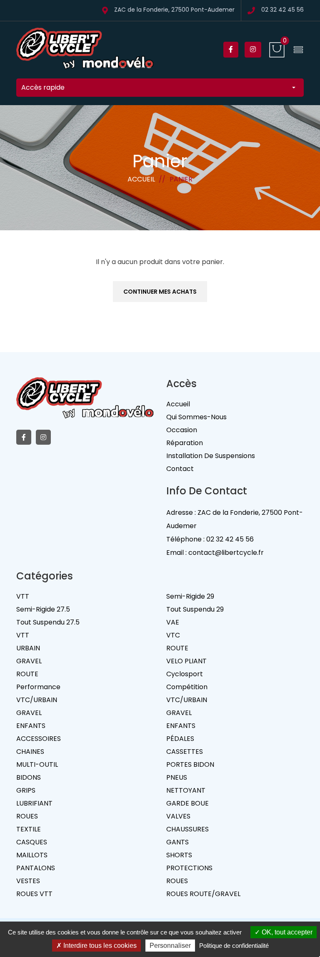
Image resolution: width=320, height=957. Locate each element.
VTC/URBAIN (36, 700)
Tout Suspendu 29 (195, 609)
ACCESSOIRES (38, 738)
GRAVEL (29, 661)
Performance (38, 687)
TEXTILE (28, 829)
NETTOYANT (185, 790)
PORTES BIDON (190, 764)
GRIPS (25, 790)
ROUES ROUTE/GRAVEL (203, 894)
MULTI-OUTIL (37, 764)
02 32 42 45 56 (282, 10)
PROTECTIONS (189, 868)
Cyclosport (184, 674)
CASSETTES (184, 751)
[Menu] (298, 49)
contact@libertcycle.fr (226, 552)
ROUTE (177, 648)
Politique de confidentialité (234, 945)
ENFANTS (30, 725)
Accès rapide (43, 87)
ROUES (27, 816)
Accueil (141, 179)
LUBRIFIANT (34, 803)
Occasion (181, 430)
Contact (180, 468)
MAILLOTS (32, 855)
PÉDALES (180, 738)
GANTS (177, 842)
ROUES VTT (34, 894)
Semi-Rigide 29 (190, 596)
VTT (22, 596)
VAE (172, 622)
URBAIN (28, 648)
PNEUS (176, 777)
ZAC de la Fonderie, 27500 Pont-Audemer (174, 10)
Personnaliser (170, 945)
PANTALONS (35, 868)
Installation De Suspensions (210, 456)
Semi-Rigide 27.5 (43, 609)
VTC (173, 635)
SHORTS (179, 855)
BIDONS (28, 777)
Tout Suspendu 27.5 (48, 622)
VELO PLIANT (186, 661)
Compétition (187, 687)
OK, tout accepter (286, 932)
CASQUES (31, 842)
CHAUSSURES (187, 829)
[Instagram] (253, 50)
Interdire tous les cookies (99, 945)
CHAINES (30, 751)
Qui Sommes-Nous (196, 417)
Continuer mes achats (160, 291)
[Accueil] (85, 49)
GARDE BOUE (187, 803)
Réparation (184, 443)
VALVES (178, 816)
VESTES (28, 881)
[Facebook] (230, 50)
